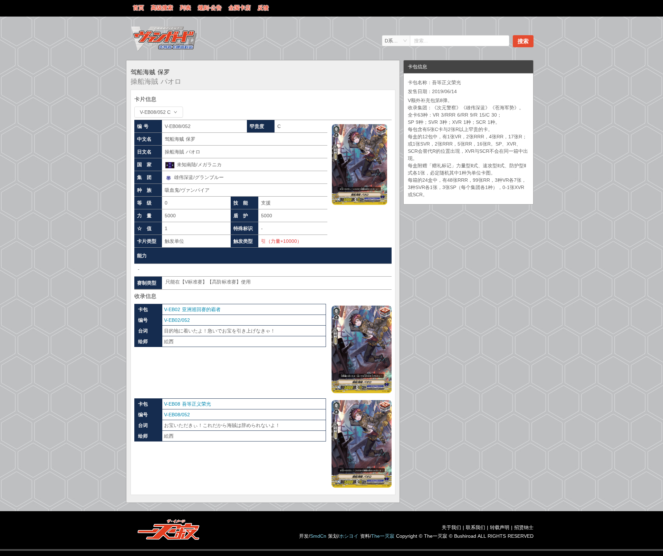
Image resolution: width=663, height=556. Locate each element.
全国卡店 (240, 8)
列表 (185, 8)
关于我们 (451, 527)
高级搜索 (162, 8)
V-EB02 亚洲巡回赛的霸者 (192, 309)
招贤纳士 (524, 527)
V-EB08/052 (177, 414)
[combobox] (396, 41)
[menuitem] (138, 8)
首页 (138, 8)
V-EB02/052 (177, 320)
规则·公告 (210, 8)
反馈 (263, 8)
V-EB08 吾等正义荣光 (187, 404)
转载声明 (499, 527)
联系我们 (475, 527)
